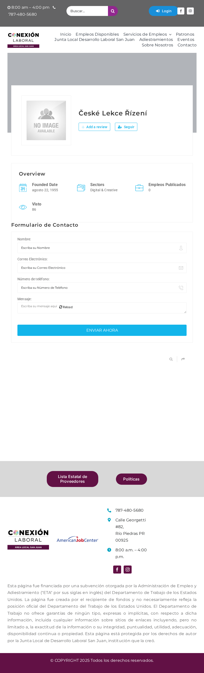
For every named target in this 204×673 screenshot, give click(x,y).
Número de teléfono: (33, 279)
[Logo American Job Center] (77, 538)
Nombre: (24, 239)
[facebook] (180, 10)
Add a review (96, 127)
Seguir (129, 127)
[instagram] (190, 10)
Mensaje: (24, 299)
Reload (67, 307)
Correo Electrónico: (32, 259)
